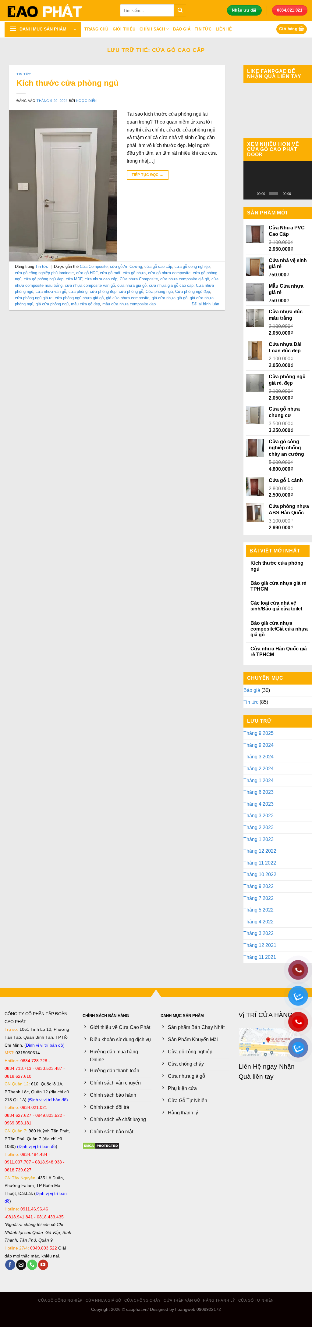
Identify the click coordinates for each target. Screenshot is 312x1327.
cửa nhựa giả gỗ (132, 285)
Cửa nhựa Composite (139, 279)
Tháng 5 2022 (258, 909)
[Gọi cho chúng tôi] (32, 1265)
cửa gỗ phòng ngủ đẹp (43, 279)
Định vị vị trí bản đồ (44, 1045)
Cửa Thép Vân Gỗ (182, 1300)
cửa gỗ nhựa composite (169, 273)
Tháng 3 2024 (258, 756)
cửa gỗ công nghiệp (192, 266)
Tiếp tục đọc (147, 175)
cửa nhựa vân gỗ (51, 291)
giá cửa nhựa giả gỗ (169, 298)
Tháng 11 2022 (259, 862)
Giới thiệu (124, 29)
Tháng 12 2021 (259, 945)
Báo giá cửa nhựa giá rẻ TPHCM (278, 586)
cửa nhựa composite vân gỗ (90, 285)
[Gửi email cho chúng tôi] (21, 1265)
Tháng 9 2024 (258, 745)
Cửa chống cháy (142, 1300)
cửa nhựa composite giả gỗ (184, 279)
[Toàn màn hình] (305, 193)
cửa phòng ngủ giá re (33, 298)
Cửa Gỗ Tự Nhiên (256, 1300)
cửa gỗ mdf (110, 273)
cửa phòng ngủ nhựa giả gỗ (79, 298)
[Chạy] (251, 193)
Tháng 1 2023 (258, 839)
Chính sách (152, 29)
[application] (277, 180)
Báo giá (181, 29)
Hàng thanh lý (219, 1300)
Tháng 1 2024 (258, 780)
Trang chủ (96, 29)
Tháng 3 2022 (258, 933)
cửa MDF (74, 279)
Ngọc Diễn (86, 100)
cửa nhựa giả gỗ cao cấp (171, 285)
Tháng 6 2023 (258, 792)
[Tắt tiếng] (296, 193)
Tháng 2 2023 (258, 827)
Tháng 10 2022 (259, 874)
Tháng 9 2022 (258, 886)
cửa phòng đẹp (103, 291)
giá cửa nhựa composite (127, 298)
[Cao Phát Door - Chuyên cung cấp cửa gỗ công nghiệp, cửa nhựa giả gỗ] (58, 10)
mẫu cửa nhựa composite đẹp (129, 304)
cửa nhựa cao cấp (101, 279)
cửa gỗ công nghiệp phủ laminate (44, 273)
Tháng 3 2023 (258, 815)
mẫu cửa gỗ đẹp (85, 304)
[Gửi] (180, 10)
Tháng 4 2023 (258, 804)
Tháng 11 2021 (259, 957)
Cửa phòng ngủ (159, 291)
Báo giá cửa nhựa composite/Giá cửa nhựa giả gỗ (279, 628)
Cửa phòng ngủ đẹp (192, 291)
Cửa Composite (94, 266)
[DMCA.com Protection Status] (101, 1145)
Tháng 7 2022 (258, 898)
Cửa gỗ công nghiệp (60, 1300)
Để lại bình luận (205, 304)
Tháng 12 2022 (259, 851)
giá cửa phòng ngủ (52, 304)
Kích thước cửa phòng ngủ (67, 83)
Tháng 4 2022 (258, 921)
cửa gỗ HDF (87, 273)
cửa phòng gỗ (131, 291)
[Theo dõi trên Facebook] (10, 1265)
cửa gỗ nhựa (134, 273)
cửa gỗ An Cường (126, 266)
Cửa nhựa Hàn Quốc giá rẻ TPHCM (278, 651)
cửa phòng (78, 291)
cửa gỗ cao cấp (158, 266)
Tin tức (203, 29)
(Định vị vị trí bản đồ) (48, 1099)
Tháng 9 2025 (258, 733)
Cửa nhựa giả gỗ (103, 1300)
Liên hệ (224, 29)
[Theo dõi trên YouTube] (43, 1265)
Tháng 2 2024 (258, 768)
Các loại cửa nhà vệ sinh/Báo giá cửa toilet (276, 605)
